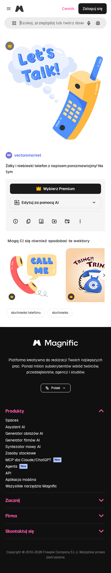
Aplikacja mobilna (20, 479)
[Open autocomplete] (12, 23)
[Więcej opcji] (80, 221)
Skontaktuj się (19, 531)
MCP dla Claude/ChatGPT (32, 459)
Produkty (14, 411)
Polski (55, 388)
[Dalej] (104, 275)
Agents (15, 466)
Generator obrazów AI (24, 433)
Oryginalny (37, 46)
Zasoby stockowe (20, 453)
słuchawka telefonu (26, 313)
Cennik (68, 8)
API (8, 473)
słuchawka (60, 313)
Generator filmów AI (22, 440)
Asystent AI (15, 426)
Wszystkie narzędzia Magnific (31, 486)
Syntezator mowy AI (23, 446)
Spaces (11, 420)
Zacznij (12, 500)
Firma (11, 515)
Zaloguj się (92, 8)
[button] (56, 388)
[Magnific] (55, 344)
